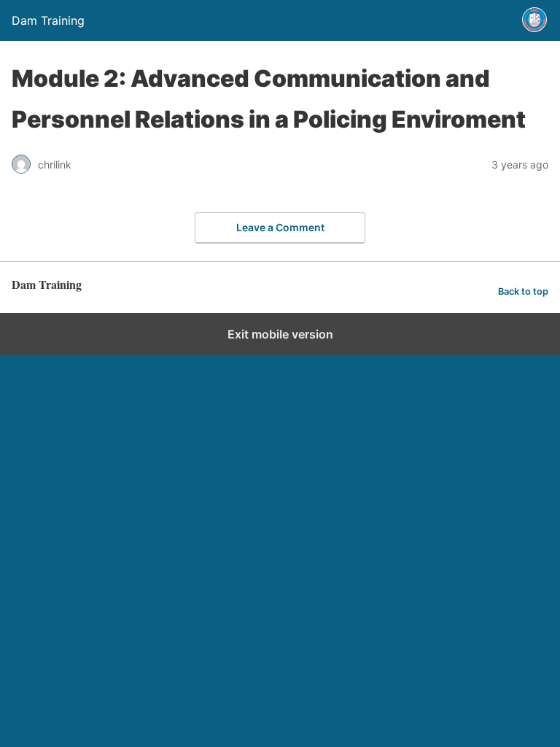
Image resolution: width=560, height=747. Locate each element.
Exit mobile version (280, 334)
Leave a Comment (280, 227)
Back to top (523, 291)
